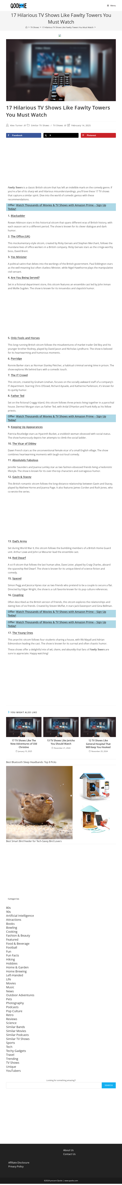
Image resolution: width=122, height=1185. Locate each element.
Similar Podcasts (17, 1035)
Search (109, 1085)
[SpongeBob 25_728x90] (60, 35)
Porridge (16, 358)
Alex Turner (16, 125)
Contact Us (69, 1154)
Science (11, 1023)
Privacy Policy (16, 1166)
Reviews (11, 1019)
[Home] (26, 27)
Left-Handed (14, 975)
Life (8, 979)
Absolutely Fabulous (25, 460)
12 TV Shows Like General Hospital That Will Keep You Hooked (98, 744)
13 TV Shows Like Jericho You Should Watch (61, 742)
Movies (11, 983)
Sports (10, 1043)
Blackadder (18, 215)
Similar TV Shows (40, 125)
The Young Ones (22, 633)
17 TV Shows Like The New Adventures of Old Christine (23, 744)
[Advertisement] (61, 163)
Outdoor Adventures (20, 995)
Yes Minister (19, 257)
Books (10, 924)
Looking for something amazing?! (61, 1080)
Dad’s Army (19, 541)
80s (8, 908)
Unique (11, 1067)
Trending (12, 1059)
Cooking (11, 932)
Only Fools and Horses (25, 338)
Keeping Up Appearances (27, 427)
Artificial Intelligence (20, 916)
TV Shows (58, 125)
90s (8, 912)
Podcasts (12, 1007)
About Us (68, 1150)
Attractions (13, 920)
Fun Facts (12, 955)
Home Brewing (16, 971)
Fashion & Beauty (18, 935)
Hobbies (12, 963)
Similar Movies (16, 1031)
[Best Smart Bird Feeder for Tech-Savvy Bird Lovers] (61, 802)
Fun (8, 951)
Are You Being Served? (25, 277)
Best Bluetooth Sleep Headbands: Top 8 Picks (31, 762)
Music (10, 987)
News (10, 991)
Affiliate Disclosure (18, 1162)
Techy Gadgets (16, 1051)
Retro (10, 1015)
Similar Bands (15, 1027)
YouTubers (13, 1071)
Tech (9, 1047)
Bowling (11, 928)
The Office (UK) (20, 236)
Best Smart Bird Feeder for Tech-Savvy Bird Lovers (34, 841)
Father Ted (17, 395)
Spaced (16, 578)
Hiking (10, 959)
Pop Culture (14, 1011)
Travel (10, 1055)
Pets (9, 999)
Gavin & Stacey (21, 477)
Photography (15, 1003)
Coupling (18, 595)
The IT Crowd (19, 375)
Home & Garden (17, 967)
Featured (12, 939)
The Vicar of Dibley (24, 443)
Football (11, 947)
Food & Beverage (17, 944)
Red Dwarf (19, 558)
